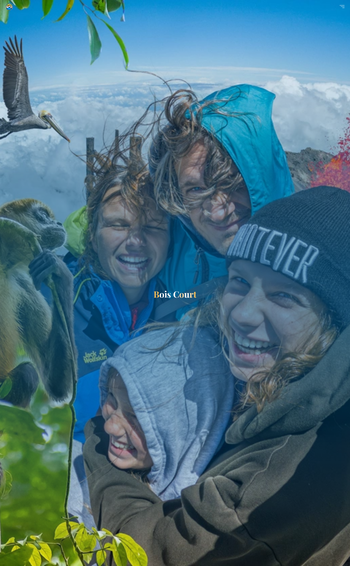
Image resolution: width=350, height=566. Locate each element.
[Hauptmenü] (342, 6)
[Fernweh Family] (9, 6)
